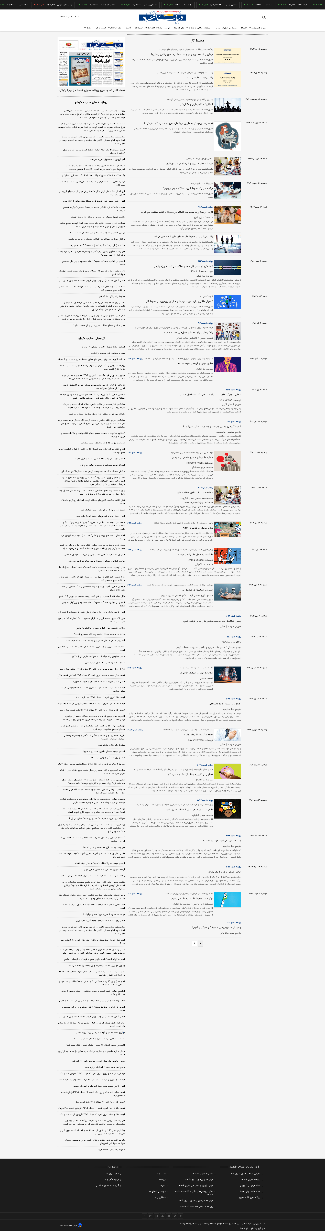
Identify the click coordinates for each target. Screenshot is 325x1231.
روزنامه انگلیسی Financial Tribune (196, 1206)
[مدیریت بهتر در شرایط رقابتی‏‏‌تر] (227, 674)
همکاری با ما (160, 1197)
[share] (156, 1215)
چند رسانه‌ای (116, 28)
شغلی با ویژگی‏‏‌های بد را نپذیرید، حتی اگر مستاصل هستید (210, 395)
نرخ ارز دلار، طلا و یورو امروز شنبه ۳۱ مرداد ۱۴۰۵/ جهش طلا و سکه (92, 669)
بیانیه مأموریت (112, 1179)
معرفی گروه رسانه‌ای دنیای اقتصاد (244, 1173)
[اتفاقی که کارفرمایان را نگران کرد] (227, 105)
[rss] (162, 1215)
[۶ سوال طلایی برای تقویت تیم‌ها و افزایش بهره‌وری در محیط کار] (227, 302)
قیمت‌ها (138, 28)
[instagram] (180, 1215)
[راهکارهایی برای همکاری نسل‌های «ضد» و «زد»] (227, 331)
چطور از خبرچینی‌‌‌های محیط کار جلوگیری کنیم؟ (216, 928)
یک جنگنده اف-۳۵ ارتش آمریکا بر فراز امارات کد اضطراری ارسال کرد (93, 175)
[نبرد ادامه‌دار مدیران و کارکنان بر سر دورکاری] (227, 166)
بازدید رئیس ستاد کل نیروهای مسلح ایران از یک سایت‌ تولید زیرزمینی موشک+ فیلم (92, 272)
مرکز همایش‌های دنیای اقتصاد (199, 1179)
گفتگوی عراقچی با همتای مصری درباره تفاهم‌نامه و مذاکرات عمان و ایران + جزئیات (93, 435)
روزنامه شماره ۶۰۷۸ (205, 765)
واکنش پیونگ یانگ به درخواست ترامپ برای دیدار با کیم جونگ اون (92, 471)
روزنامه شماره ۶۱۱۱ (234, 636)
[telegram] (168, 1215)
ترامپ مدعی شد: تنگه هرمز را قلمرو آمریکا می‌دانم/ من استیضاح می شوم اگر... (92, 183)
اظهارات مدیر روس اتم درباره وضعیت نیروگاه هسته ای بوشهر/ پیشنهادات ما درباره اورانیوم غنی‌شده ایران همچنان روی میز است (94, 718)
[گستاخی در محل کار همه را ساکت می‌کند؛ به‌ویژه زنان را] (227, 267)
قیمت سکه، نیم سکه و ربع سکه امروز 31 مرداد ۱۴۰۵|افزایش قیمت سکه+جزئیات (93, 1094)
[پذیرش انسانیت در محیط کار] (227, 592)
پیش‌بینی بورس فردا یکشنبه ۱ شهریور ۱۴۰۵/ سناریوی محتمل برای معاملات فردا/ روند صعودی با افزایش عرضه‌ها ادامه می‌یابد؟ (93, 377)
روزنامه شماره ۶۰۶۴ (233, 835)
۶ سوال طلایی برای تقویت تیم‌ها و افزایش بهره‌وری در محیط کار (179, 301)
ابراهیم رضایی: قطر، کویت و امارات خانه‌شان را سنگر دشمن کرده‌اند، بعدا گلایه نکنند (93, 588)
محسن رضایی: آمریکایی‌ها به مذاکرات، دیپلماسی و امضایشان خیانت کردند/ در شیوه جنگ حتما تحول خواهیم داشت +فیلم (92, 396)
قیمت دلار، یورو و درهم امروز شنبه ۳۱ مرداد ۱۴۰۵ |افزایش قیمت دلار (92, 675)
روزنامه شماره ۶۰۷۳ (205, 800)
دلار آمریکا (170, 4)
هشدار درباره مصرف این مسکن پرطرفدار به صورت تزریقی (97, 217)
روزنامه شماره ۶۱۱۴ (233, 616)
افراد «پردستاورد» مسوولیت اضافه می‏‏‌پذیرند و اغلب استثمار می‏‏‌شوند (177, 212)
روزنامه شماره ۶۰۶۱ (134, 893)
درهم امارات (283, 4)
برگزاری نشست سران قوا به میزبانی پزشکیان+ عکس (100, 628)
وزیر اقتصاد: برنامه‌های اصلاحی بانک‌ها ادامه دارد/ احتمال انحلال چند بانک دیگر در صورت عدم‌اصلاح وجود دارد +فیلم (92, 492)
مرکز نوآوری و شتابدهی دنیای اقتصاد (195, 1185)
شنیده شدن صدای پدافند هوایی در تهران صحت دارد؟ (99, 325)
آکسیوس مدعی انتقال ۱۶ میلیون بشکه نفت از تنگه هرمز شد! (96, 640)
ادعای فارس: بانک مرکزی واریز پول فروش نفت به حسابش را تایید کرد (91, 280)
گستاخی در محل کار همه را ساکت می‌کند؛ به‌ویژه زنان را (183, 266)
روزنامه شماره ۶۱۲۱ (134, 523)
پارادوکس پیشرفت (231, 642)
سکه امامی (4, 4)
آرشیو (128, 28)
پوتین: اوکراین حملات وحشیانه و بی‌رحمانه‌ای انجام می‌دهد (97, 233)
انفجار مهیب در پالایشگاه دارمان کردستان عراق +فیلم (100, 459)
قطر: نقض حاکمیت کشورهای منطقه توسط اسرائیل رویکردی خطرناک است (93, 502)
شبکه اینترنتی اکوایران (250, 1185)
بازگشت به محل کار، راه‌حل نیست (195, 555)
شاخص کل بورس (212, 4)
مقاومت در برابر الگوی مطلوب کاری (195, 493)
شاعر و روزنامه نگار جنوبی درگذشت (108, 353)
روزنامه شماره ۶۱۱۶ (134, 584)
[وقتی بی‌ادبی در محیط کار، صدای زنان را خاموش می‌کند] (227, 244)
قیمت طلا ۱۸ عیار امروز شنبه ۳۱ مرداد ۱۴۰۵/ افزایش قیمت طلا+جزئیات (91, 703)
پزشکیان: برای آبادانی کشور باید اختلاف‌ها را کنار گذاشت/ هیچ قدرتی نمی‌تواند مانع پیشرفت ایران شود (92, 727)
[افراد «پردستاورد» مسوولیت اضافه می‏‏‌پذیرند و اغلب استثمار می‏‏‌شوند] (227, 215)
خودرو (167, 28)
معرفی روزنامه (112, 1173)
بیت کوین (249, 4)
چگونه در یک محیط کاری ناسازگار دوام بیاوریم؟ (188, 188)
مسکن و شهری (229, 28)
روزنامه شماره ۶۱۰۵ (134, 667)
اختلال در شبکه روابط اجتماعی (225, 704)
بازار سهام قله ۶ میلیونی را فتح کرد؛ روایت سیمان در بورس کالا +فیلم (92, 596)
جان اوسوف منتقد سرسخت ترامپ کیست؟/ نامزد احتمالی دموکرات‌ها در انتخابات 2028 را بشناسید (92, 973)
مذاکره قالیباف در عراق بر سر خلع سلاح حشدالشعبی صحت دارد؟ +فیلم (91, 359)
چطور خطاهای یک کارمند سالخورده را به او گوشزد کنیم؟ (212, 621)
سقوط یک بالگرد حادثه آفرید (111, 296)
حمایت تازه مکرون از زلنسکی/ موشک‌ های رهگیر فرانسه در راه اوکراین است (91, 648)
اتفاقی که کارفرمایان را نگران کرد (196, 104)
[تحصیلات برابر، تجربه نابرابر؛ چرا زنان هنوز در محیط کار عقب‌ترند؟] (227, 136)
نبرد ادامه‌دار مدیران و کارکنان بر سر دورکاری (189, 164)
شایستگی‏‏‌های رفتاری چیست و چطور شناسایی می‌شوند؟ (212, 427)
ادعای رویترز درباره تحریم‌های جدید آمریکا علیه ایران (100, 516)
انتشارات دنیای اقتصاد (203, 1173)
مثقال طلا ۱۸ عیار (89, 4)
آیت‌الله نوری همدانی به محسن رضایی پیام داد (102, 465)
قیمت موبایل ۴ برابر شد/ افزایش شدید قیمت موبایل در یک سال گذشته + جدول (94, 151)
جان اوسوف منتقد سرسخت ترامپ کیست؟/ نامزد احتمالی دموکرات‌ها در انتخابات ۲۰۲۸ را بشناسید (92, 569)
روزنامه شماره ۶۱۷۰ (205, 323)
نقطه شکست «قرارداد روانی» (198, 735)
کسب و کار (100, 28)
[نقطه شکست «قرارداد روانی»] (227, 734)
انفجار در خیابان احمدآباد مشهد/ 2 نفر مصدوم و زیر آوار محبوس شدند (93, 1008)
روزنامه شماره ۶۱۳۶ (233, 389)
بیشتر (89, 28)
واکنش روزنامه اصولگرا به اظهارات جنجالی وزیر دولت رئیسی (96, 239)
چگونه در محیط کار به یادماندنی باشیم (192, 899)
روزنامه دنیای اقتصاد (250, 1179)
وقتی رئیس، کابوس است (200, 78)
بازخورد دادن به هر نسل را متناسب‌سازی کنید (189, 810)
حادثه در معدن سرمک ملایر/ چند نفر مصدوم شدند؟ (99, 634)
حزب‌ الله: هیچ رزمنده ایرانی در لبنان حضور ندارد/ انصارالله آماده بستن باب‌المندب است (91, 620)
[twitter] (174, 1215)
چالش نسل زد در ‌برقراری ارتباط (224, 872)
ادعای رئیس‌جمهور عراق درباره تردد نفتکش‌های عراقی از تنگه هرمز (93, 201)
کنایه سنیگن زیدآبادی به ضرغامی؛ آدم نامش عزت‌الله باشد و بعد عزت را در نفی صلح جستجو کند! (92, 288)
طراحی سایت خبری (70, 1225)
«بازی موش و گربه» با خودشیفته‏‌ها (195, 364)
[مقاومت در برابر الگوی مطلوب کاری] (227, 495)
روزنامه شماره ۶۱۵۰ (134, 358)
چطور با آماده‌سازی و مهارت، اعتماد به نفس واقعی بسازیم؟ (182, 54)
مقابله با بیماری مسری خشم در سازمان (192, 458)
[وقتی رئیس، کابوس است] (227, 79)
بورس (217, 28)
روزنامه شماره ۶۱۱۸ (134, 549)
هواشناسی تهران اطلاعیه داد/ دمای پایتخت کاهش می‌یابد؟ (97, 414)
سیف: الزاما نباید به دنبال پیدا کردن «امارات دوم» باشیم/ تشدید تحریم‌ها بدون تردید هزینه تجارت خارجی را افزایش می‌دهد (95, 167)
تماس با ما (161, 1173)
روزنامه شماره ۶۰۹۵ (233, 698)
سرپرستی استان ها (157, 1191)
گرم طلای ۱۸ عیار (132, 4)
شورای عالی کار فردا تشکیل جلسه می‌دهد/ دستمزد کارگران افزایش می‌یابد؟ (94, 209)
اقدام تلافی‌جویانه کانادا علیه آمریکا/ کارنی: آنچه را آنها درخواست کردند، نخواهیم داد (91, 451)
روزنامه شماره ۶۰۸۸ (135, 729)
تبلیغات (162, 1179)
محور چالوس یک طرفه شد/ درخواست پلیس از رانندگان (98, 656)
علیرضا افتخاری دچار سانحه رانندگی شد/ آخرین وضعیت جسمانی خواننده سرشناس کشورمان (94, 737)
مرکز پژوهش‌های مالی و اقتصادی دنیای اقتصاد (194, 1193)
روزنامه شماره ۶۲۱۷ (205, 207)
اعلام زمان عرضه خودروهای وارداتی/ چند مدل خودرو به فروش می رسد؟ (93, 537)
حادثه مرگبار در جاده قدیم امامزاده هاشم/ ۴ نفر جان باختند (96, 245)
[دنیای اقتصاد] (162, 17)
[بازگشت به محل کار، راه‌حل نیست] (227, 556)
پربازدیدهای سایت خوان (91, 102)
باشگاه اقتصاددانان (153, 28)
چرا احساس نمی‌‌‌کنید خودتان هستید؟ (221, 841)
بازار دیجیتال (178, 28)
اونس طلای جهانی (46, 4)
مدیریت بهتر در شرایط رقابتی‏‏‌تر (196, 673)
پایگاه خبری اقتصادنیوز (249, 1197)
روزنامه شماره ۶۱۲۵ (134, 452)
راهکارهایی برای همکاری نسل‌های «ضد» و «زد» (188, 333)
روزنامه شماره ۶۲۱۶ (205, 261)
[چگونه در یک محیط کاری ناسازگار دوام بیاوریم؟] (227, 190)
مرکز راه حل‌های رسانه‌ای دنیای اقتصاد (195, 1200)
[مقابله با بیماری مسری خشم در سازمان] (227, 461)
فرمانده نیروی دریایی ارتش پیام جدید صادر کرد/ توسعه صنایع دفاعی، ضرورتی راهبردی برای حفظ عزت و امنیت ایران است (92, 225)
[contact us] (150, 1215)
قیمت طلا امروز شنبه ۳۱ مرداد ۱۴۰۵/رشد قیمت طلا (100, 697)
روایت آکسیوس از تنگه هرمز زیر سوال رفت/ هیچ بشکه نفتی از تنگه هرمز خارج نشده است (92, 367)
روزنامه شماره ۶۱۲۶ (233, 421)
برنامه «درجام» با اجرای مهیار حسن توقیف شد (103, 510)
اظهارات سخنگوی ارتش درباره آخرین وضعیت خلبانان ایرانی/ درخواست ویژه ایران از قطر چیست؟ (91, 253)
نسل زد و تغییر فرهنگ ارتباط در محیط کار (190, 774)
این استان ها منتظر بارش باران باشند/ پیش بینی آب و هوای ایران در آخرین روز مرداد (92, 193)
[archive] (144, 1215)
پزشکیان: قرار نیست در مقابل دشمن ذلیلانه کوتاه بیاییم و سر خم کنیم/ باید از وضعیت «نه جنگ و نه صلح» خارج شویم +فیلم (94, 406)
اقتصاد (243, 28)
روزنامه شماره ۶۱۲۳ (205, 487)
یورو (317, 4)
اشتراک (163, 1185)
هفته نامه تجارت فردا (250, 1191)
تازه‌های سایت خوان (91, 338)
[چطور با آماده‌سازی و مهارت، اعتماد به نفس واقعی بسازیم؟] (227, 55)
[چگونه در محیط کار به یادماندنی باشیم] (227, 900)
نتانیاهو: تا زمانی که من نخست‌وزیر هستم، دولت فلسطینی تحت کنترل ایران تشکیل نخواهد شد (94, 386)
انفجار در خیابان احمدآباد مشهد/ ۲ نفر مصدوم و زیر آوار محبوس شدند (93, 263)
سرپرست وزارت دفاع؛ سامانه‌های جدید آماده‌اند (103, 443)
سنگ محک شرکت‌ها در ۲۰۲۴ (198, 528)
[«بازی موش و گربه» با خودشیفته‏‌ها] (227, 364)
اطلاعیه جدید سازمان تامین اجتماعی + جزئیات (103, 347)
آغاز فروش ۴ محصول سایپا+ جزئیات (107, 159)
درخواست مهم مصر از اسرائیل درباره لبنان (105, 662)
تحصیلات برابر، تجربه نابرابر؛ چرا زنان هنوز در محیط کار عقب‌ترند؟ (178, 123)
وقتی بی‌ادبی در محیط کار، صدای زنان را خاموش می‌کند (183, 237)
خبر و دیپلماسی (258, 28)
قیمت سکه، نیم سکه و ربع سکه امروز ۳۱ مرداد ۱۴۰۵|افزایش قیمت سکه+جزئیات (93, 689)
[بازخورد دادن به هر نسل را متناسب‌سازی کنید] (227, 809)
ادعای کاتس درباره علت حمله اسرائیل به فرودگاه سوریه (99, 681)
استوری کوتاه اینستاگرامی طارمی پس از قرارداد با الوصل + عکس (94, 555)
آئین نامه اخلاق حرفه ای (107, 1185)
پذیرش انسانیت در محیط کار (197, 590)
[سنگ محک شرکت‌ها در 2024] (227, 529)
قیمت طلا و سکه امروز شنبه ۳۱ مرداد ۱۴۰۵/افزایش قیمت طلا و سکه (92, 710)
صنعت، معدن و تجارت (199, 28)
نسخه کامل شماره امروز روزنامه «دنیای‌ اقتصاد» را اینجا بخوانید (92, 90)
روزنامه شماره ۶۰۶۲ (233, 866)
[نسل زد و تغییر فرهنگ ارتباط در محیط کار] (227, 771)
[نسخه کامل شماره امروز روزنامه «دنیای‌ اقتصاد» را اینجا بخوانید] (91, 62)
